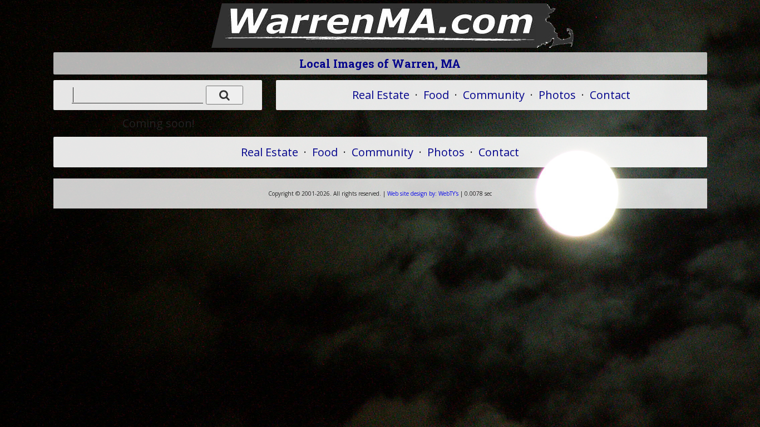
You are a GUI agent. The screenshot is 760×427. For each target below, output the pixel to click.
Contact (610, 94)
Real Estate (380, 94)
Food (436, 94)
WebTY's (422, 193)
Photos (557, 94)
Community (494, 94)
